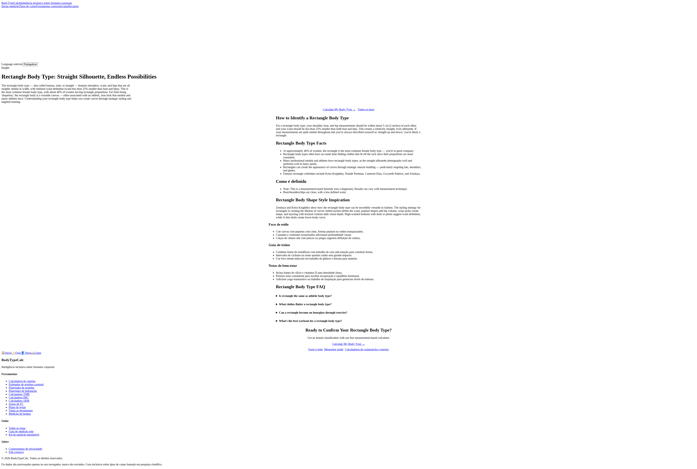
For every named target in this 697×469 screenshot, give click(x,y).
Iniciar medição (10, 6)
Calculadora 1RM (19, 400)
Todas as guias (17, 428)
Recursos (73, 6)
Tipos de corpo (27, 6)
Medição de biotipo (20, 413)
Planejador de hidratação (23, 390)
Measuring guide (333, 349)
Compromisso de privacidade (25, 448)
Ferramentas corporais (48, 6)
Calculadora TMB (19, 394)
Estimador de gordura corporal (26, 384)
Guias (64, 6)
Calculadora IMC (19, 397)
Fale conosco (16, 452)
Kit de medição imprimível (24, 434)
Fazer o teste (315, 349)
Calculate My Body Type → (339, 109)
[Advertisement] (348, 35)
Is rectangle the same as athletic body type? (305, 295)
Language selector (11, 64)
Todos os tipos (366, 109)
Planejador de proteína (21, 387)
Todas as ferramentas (21, 410)
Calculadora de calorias (22, 381)
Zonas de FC (16, 404)
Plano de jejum (17, 407)
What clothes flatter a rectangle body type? (305, 304)
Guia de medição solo (21, 431)
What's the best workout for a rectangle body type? (310, 320)
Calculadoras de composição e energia (367, 349)
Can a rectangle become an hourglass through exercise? (313, 312)
